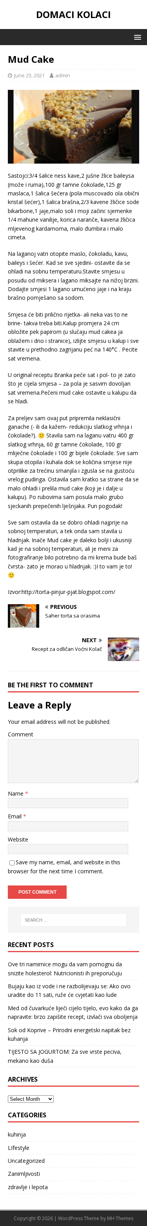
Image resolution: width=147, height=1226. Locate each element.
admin (62, 75)
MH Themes (120, 1218)
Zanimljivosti (24, 1173)
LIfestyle (18, 1147)
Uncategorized (26, 1160)
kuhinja (17, 1134)
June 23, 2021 (29, 75)
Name (16, 793)
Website (18, 839)
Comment (20, 734)
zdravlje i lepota (28, 1187)
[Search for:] (74, 920)
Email (15, 816)
